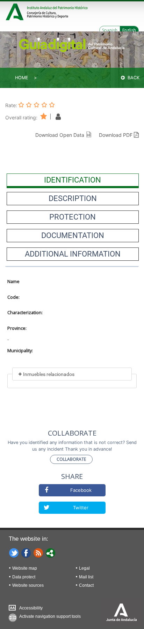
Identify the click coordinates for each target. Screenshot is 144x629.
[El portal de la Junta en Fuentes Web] (38, 552)
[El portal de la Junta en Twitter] (14, 552)
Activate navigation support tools (50, 616)
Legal (84, 568)
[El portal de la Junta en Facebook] (26, 552)
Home (21, 77)
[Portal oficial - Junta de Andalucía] (15, 11)
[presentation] (73, 180)
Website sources (28, 585)
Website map (24, 568)
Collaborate (71, 459)
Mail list (86, 577)
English (129, 30)
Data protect (23, 577)
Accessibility (31, 608)
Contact (86, 585)
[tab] (73, 180)
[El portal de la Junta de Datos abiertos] (50, 552)
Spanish (109, 30)
